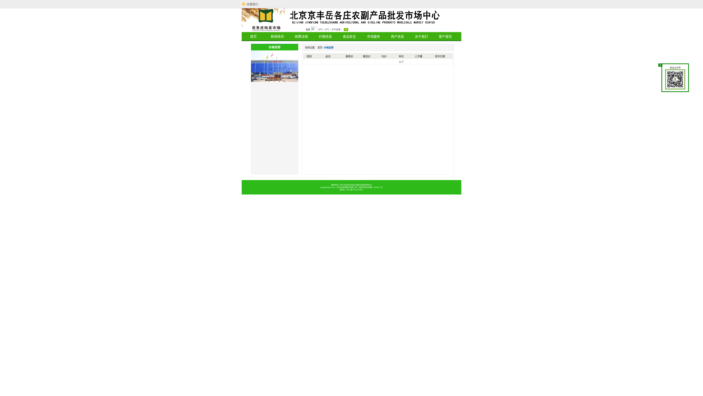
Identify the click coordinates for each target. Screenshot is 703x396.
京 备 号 (354, 190)
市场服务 (373, 36)
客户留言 (445, 36)
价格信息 (325, 36)
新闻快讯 (277, 36)
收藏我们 (252, 4)
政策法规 (301, 36)
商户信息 (397, 36)
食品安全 (349, 36)
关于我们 (421, 36)
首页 (253, 36)
